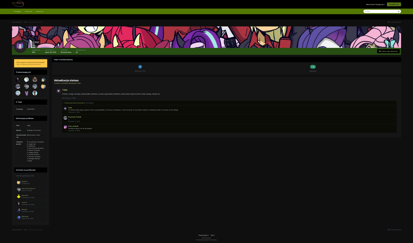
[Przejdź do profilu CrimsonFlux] (34, 93)
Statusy (391, 11)
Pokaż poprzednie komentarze (78, 103)
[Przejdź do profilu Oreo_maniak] (65, 127)
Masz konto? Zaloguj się (375, 4)
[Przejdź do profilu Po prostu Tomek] (18, 86)
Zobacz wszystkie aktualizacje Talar (68, 83)
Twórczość (28, 11)
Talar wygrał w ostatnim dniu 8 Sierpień (30, 62)
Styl (212, 235)
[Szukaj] (398, 11)
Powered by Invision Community (206, 240)
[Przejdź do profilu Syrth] (43, 79)
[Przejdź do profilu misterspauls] (26, 93)
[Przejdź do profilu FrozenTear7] (26, 79)
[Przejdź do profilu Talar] (58, 91)
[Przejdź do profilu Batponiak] (19, 217)
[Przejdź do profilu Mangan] (19, 210)
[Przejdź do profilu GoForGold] (34, 86)
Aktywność (39, 11)
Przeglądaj (17, 11)
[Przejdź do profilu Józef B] (19, 203)
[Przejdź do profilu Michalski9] (18, 93)
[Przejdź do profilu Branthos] (43, 86)
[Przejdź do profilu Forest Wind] (34, 79)
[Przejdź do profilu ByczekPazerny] (18, 79)
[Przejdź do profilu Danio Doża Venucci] (26, 86)
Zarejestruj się (394, 4)
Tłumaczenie (203, 235)
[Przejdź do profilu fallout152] (19, 196)
